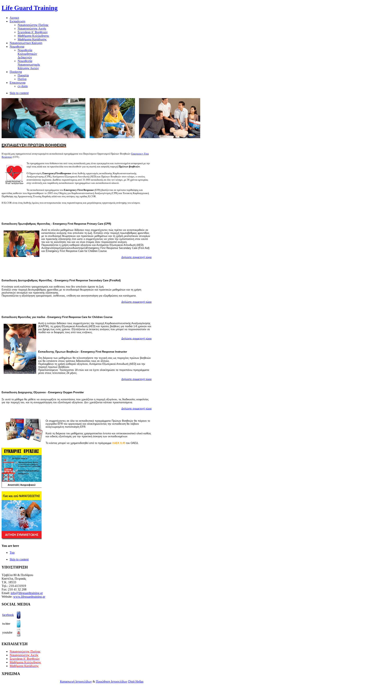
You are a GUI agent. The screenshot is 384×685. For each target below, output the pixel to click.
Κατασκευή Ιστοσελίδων (76, 681)
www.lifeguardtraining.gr (29, 596)
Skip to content (19, 93)
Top (12, 552)
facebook (8, 615)
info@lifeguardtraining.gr (27, 593)
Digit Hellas (135, 681)
